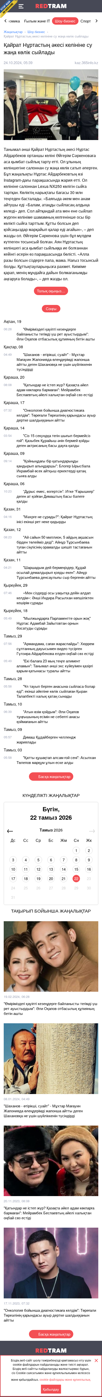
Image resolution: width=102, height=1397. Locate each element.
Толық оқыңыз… (51, 290)
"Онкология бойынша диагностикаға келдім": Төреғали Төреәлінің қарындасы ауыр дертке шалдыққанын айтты (56, 415)
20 (51, 878)
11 (26, 869)
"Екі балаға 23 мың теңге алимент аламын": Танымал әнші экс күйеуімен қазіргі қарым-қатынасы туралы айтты (55, 665)
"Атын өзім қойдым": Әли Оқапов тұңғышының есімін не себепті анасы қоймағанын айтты (48, 716)
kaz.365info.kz (86, 62)
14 (64, 869)
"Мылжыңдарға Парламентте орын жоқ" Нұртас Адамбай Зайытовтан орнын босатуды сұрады (54, 623)
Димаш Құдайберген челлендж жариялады (46, 739)
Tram (51, 6)
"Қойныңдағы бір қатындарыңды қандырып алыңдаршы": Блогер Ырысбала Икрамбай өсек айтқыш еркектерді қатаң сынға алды (53, 468)
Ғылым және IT (37, 20)
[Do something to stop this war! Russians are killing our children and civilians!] (9, 9)
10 (13, 869)
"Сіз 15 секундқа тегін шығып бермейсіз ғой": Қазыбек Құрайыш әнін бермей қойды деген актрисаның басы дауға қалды (53, 440)
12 (38, 869)
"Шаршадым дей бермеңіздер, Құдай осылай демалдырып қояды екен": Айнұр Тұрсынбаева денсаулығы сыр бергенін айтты (56, 572)
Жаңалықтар (13, 31)
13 (51, 869)
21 (64, 878)
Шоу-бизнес (65, 20)
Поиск (96, 6)
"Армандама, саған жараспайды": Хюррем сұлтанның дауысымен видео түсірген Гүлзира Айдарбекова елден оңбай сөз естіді (55, 648)
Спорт (85, 20)
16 (89, 869)
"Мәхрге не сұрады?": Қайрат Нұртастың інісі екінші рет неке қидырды (54, 519)
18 (26, 878)
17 (13, 878)
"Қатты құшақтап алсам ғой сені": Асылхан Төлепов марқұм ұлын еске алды (56, 760)
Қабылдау (51, 1389)
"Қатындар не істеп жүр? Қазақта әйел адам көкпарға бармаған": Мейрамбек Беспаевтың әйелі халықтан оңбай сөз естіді (55, 389)
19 (38, 878)
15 (76, 869)
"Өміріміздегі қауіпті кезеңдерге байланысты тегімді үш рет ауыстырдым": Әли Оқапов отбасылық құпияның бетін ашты (56, 333)
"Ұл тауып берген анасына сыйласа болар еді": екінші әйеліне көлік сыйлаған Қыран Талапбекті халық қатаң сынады (56, 691)
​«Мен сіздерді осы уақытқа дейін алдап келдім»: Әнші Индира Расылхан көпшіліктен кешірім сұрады (55, 597)
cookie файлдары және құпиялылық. (65, 1379)
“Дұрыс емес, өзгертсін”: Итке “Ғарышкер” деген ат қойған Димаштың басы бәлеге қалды (55, 496)
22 (76, 878)
